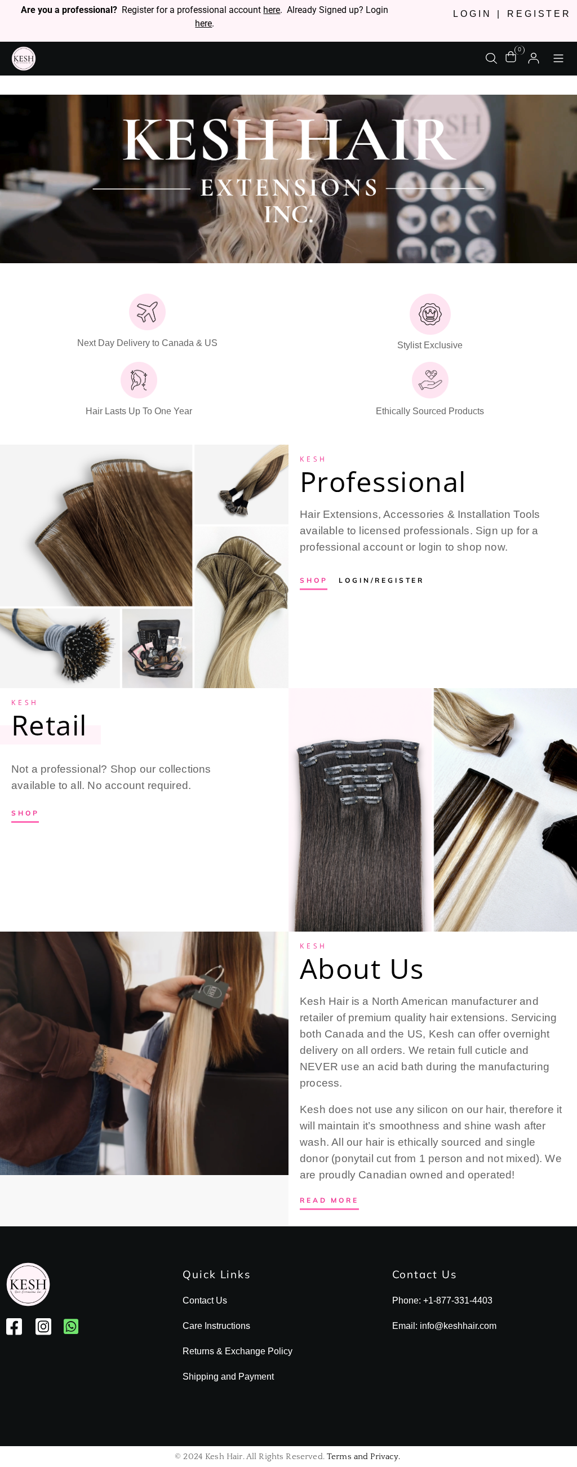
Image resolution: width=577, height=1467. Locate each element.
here (271, 10)
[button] (558, 59)
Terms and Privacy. (363, 1456)
